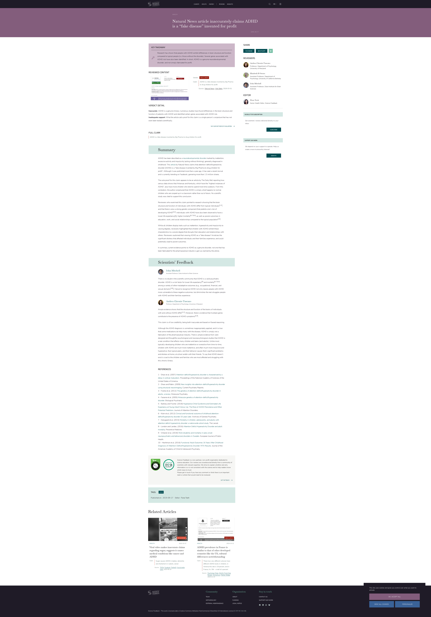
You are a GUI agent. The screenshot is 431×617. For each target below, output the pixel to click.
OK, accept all (394, 597)
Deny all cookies (381, 604)
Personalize (407, 604)
